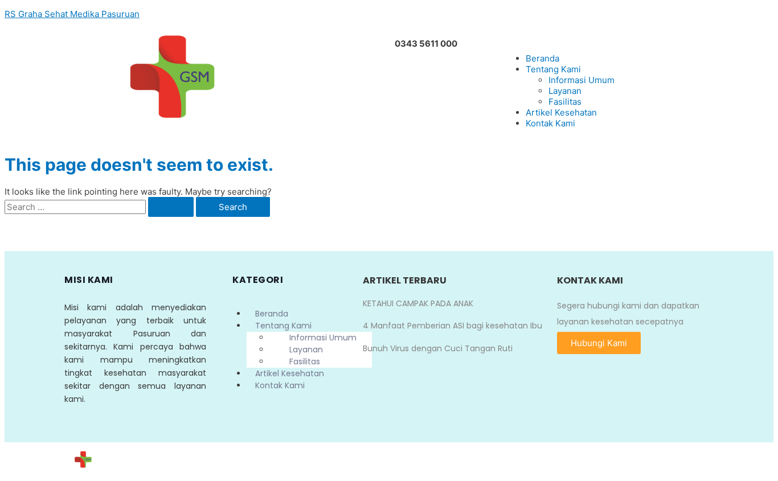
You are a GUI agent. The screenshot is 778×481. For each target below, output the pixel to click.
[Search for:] (100, 207)
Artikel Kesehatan (561, 112)
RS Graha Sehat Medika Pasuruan (72, 14)
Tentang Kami (553, 69)
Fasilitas (565, 101)
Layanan (565, 90)
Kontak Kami (550, 123)
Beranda (542, 58)
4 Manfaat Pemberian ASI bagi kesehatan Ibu (452, 325)
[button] (599, 343)
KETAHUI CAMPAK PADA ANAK (418, 303)
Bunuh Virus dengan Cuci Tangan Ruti (438, 348)
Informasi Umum (581, 80)
